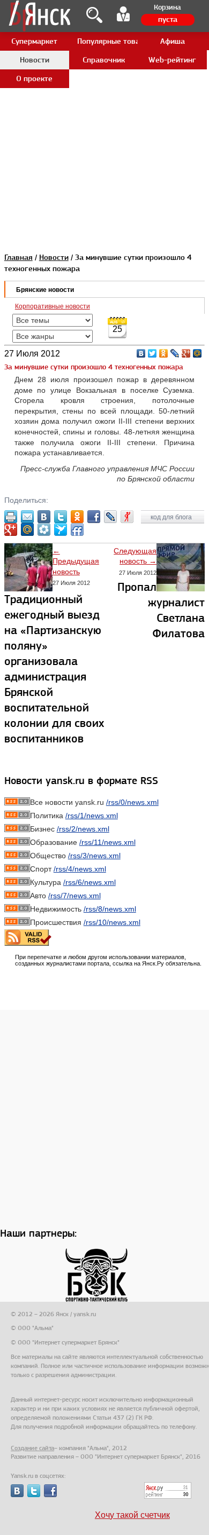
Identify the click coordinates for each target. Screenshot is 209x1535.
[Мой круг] (44, 529)
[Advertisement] (104, 104)
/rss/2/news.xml (83, 829)
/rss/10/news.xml (112, 922)
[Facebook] (93, 516)
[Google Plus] (186, 353)
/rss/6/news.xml (89, 882)
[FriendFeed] (77, 529)
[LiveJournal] (175, 353)
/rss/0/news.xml (132, 802)
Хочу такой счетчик (132, 1515)
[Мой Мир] (197, 353)
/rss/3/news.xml (94, 855)
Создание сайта (32, 1448)
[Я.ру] (127, 516)
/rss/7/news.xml (74, 895)
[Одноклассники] (163, 353)
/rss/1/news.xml (91, 815)
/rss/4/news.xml (80, 869)
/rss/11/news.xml (107, 842)
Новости (54, 257)
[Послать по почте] (27, 516)
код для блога (172, 517)
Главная (18, 257)
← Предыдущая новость (76, 561)
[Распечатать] (10, 516)
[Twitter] (152, 353)
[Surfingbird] (60, 529)
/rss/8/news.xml (110, 909)
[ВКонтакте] (141, 353)
